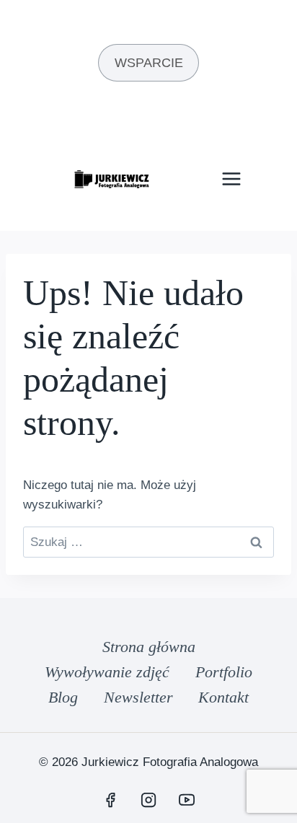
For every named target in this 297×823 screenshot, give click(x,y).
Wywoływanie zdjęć (107, 672)
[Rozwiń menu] (231, 179)
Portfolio (223, 672)
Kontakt (223, 697)
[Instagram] (148, 800)
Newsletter (138, 697)
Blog (63, 697)
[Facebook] (110, 800)
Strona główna (148, 647)
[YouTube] (187, 800)
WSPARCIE (149, 63)
